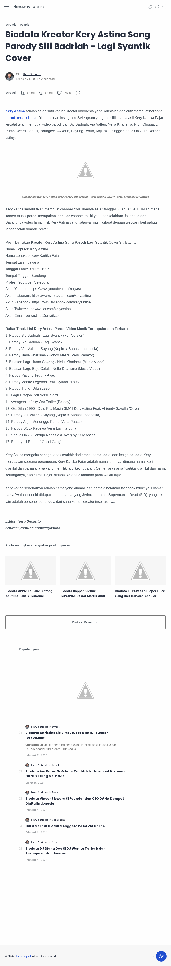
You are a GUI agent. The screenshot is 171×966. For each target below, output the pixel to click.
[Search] (157, 6)
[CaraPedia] (58, 820)
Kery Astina (15, 111)
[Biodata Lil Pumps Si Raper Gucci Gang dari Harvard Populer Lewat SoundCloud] (140, 570)
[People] (56, 765)
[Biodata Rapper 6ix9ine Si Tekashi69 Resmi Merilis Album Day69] (85, 570)
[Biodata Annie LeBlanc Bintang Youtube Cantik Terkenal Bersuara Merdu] (30, 570)
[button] (150, 6)
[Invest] (55, 727)
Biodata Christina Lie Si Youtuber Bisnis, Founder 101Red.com (66, 735)
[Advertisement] (85, 904)
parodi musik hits (20, 118)
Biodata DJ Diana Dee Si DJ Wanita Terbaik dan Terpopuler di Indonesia (65, 851)
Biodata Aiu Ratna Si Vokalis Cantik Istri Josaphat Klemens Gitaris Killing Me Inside (75, 774)
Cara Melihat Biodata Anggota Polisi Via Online (65, 826)
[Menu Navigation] (6, 6)
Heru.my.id (24, 6)
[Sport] (55, 842)
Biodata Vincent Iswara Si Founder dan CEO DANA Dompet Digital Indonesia (74, 801)
